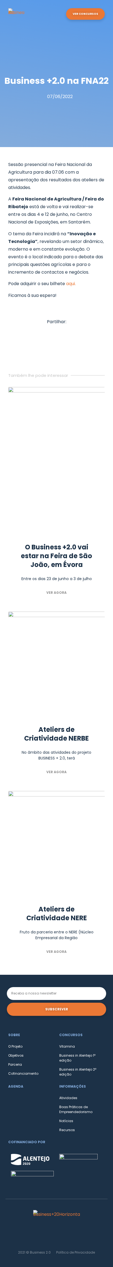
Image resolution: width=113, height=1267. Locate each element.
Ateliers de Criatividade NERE (56, 913)
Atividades (68, 1098)
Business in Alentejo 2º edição (77, 1072)
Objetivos (16, 1055)
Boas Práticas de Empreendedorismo (75, 1109)
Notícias (66, 1121)
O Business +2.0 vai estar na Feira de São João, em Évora (56, 556)
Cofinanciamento (23, 1073)
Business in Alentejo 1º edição (77, 1058)
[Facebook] (56, 1234)
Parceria (15, 1064)
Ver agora (56, 592)
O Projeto (15, 1046)
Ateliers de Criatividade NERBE (56, 734)
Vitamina (67, 1046)
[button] (59, 14)
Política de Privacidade (75, 1252)
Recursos (67, 1130)
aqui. (71, 283)
